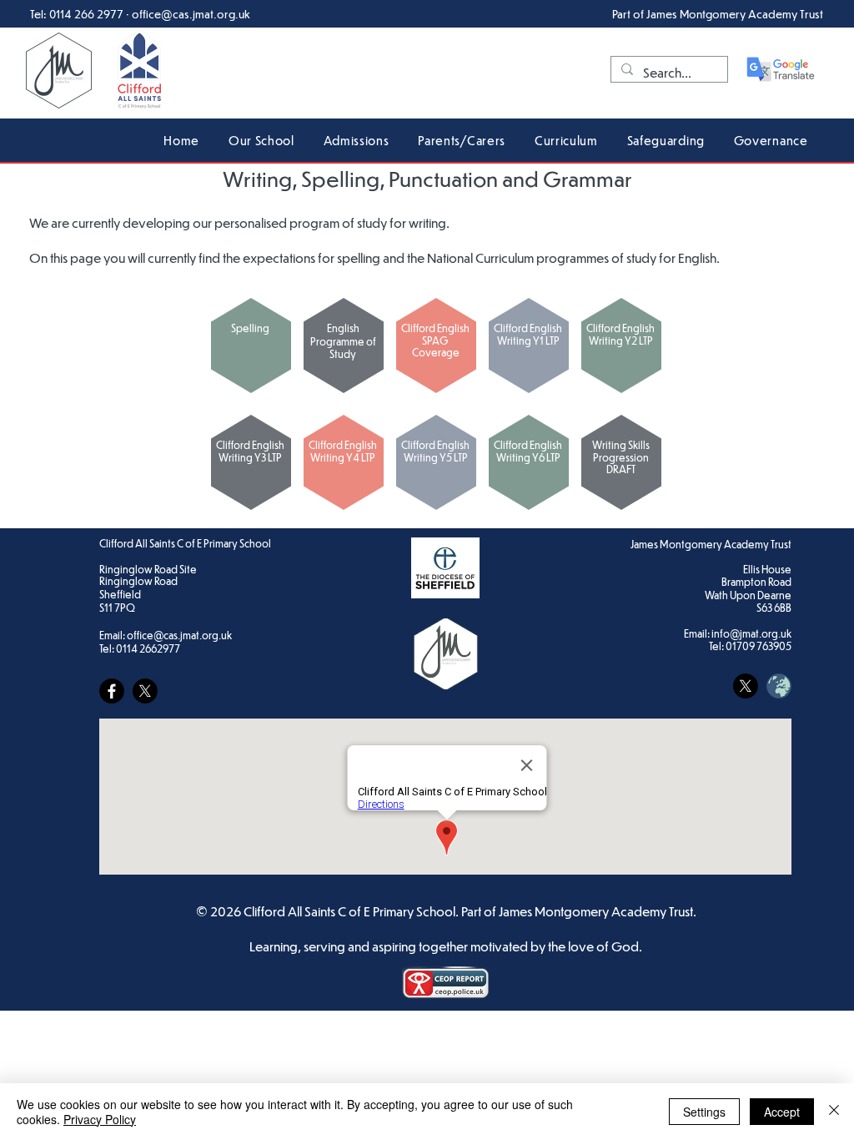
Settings (704, 1111)
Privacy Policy (99, 1119)
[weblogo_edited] (778, 686)
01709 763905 (758, 646)
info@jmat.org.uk (751, 633)
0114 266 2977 (86, 14)
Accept (782, 1111)
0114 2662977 (148, 648)
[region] (251, 345)
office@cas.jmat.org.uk (191, 14)
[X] (145, 691)
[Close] (834, 1112)
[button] (261, 140)
